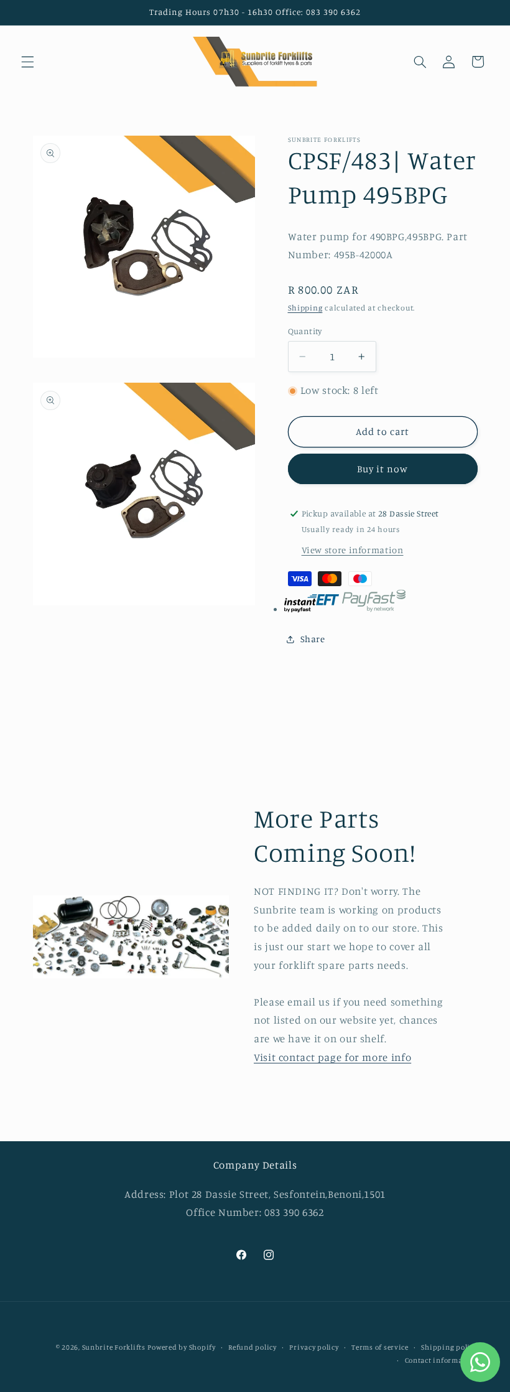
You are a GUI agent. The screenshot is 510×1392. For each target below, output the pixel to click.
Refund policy (252, 1347)
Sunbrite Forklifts (114, 1347)
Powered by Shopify (181, 1347)
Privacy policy (313, 1347)
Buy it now (383, 469)
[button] (27, 61)
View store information (353, 549)
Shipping (305, 307)
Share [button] (312, 638)
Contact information (441, 1360)
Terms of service (380, 1347)
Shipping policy (449, 1347)
